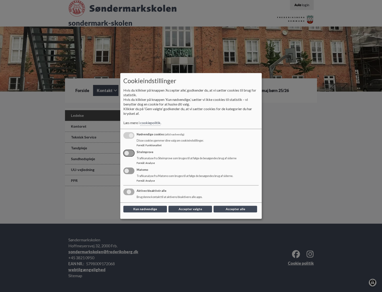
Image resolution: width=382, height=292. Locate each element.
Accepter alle (235, 209)
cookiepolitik (150, 123)
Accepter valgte (190, 209)
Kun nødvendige (145, 209)
